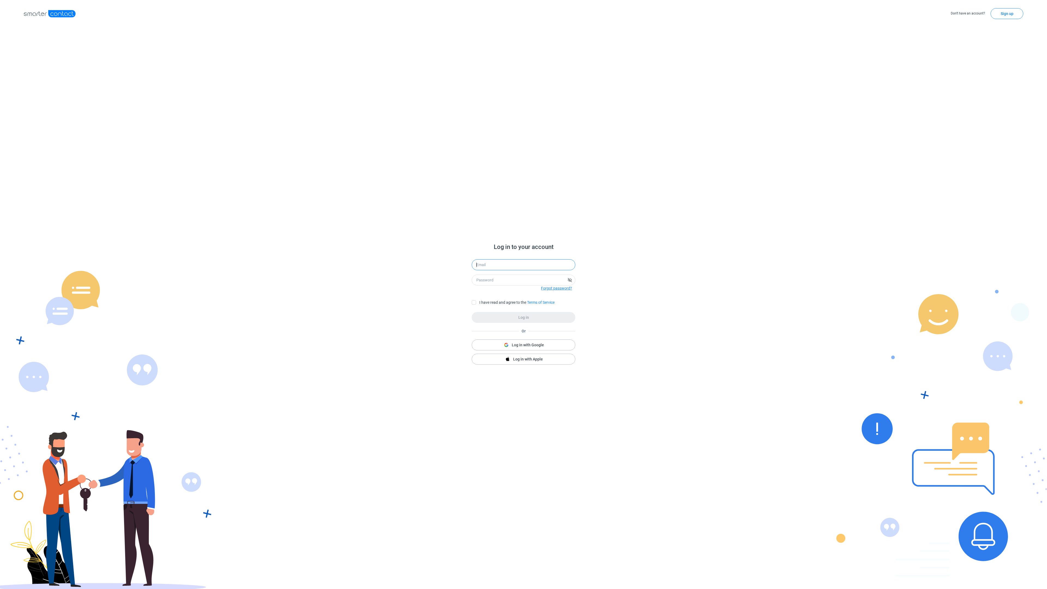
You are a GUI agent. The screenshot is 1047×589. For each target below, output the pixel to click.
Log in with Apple (528, 359)
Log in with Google (528, 345)
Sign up (1007, 13)
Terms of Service (541, 302)
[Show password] (569, 280)
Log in (523, 317)
